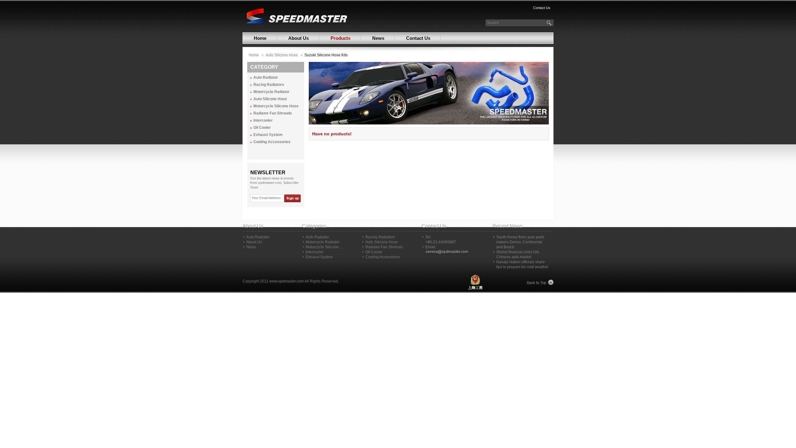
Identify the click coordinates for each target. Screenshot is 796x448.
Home (260, 38)
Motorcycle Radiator (271, 92)
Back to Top (540, 283)
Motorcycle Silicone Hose (275, 106)
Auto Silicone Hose (282, 55)
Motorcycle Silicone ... (324, 247)
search (549, 23)
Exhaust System (268, 135)
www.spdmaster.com (286, 281)
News (378, 38)
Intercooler (263, 121)
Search (493, 23)
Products (340, 38)
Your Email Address (266, 198)
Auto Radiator (265, 78)
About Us (298, 38)
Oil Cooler (262, 128)
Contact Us (541, 8)
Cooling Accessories (271, 142)
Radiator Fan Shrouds (272, 113)
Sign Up (292, 198)
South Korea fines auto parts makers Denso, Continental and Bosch (520, 242)
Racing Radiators (268, 85)
